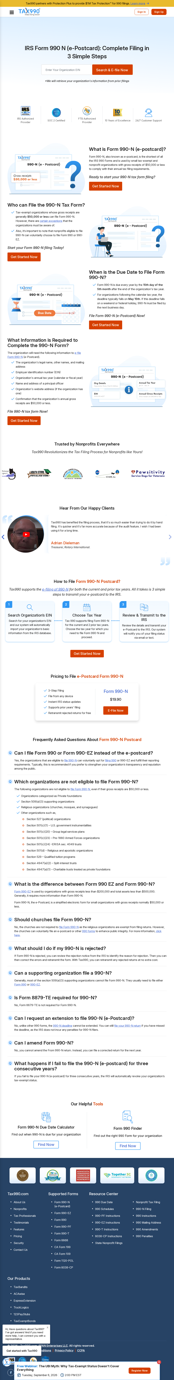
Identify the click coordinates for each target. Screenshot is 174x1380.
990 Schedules (104, 1209)
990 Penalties (144, 1236)
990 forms (88, 931)
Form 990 (20, 984)
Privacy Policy (64, 1350)
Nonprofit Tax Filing (148, 1202)
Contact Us (21, 1249)
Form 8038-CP (63, 1267)
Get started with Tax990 (21, 1350)
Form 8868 (61, 1240)
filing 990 (110, 760)
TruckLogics (21, 1307)
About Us (19, 1202)
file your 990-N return (127, 1025)
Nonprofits (20, 1209)
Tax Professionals (25, 1215)
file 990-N (70, 760)
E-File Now (116, 710)
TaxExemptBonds (25, 1321)
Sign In (141, 11)
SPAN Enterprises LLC (53, 1345)
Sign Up (159, 11)
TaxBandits (21, 1287)
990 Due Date (104, 1202)
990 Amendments (147, 1229)
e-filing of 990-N (55, 589)
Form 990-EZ (22, 891)
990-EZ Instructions (107, 1222)
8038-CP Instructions (108, 1236)
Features (19, 1229)
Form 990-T (61, 1233)
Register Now (140, 1370)
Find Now (46, 1144)
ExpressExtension (25, 1300)
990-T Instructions (106, 1229)
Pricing (18, 1236)
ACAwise (19, 1293)
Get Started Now (105, 186)
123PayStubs (22, 1314)
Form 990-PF (62, 1226)
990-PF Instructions (107, 1215)
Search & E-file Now (112, 70)
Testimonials (21, 1222)
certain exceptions (51, 221)
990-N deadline (62, 1025)
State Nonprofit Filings (109, 1243)
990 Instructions (146, 1215)
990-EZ (35, 984)
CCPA (81, 1350)
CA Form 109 (62, 1254)
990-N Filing (143, 1209)
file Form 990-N (80, 789)
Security (19, 1243)
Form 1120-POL (64, 1260)
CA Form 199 (62, 1247)
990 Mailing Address (148, 1222)
